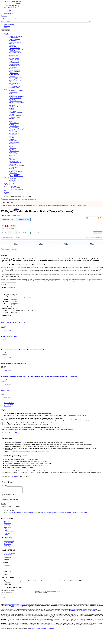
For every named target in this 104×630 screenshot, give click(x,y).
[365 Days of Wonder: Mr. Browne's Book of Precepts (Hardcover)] (18, 199)
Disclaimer (32, 628)
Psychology (13, 152)
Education (13, 111)
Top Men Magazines (15, 187)
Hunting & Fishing (15, 65)
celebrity (71, 605)
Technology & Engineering (17, 165)
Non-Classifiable (14, 140)
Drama (12, 109)
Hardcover (23, 219)
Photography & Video (16, 77)
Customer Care (8, 547)
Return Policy (7, 527)
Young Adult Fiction (15, 174)
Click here (14, 432)
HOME (6, 33)
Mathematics (13, 134)
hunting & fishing (11, 606)
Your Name (4, 485)
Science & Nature (15, 81)
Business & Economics (16, 101)
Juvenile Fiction (14, 126)
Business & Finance (15, 42)
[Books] (90, 21)
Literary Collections (15, 131)
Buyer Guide (7, 406)
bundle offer (94, 610)
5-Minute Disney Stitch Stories (9, 336)
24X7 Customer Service (10, 7)
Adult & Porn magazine (16, 36)
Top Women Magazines (16, 189)
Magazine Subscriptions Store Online (15, 604)
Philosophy (13, 146)
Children (12, 45)
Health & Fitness (14, 61)
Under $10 (13, 179)
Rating (2, 495)
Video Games (13, 173)
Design (12, 108)
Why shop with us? (9, 541)
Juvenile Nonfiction (15, 127)
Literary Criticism (14, 133)
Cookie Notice (7, 523)
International (13, 67)
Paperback (7, 219)
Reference (13, 155)
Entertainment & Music (16, 52)
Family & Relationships (16, 112)
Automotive (13, 40)
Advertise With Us (8, 554)
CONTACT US (6, 571)
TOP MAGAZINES (9, 184)
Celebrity (12, 43)
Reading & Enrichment (16, 79)
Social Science (14, 161)
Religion (12, 156)
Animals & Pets (14, 37)
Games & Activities (15, 117)
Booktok (6, 27)
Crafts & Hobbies (14, 106)
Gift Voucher (7, 557)
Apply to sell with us (9, 553)
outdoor (32, 605)
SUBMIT (3, 503)
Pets (11, 145)
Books (6, 89)
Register (9, 10)
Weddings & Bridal (15, 86)
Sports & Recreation (15, 83)
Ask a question (92, 217)
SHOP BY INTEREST (10, 186)
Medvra (6, 193)
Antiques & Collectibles (16, 90)
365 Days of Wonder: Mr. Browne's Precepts (13, 323)
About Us (6, 521)
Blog (5, 190)
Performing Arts (14, 142)
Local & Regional (15, 71)
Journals (12, 68)
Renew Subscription (9, 24)
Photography (13, 148)
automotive (37, 605)
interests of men (23, 623)
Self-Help (12, 159)
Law (11, 130)
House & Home (14, 123)
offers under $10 (76, 610)
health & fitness (77, 605)
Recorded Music (14, 154)
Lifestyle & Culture (15, 70)
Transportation (14, 167)
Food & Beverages (15, 58)
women (31, 623)
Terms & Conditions (9, 526)
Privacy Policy (7, 524)
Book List (6, 545)
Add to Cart (97, 233)
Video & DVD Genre (16, 171)
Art (11, 93)
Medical (12, 136)
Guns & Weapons (15, 59)
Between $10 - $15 (15, 180)
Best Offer (7, 177)
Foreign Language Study (16, 115)
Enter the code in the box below (10, 499)
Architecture (13, 92)
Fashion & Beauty (15, 56)
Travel (12, 168)
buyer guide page (14, 476)
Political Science (14, 151)
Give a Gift (7, 26)
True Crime (13, 170)
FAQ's (5, 556)
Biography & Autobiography (17, 96)
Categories (6, 528)
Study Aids (13, 164)
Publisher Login (8, 565)
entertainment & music (56, 605)
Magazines (7, 34)
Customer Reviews (9, 403)
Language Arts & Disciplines (17, 129)
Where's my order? (9, 542)
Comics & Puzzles (15, 48)
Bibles (12, 95)
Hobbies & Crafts (14, 62)
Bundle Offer (13, 181)
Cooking (12, 105)
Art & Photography (15, 39)
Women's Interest (14, 87)
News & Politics (14, 74)
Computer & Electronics (16, 49)
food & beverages (86, 605)
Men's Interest (14, 73)
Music (12, 137)
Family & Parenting (15, 55)
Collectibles (13, 46)
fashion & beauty (95, 605)
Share (101, 217)
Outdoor (12, 76)
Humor (12, 124)
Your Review (4, 492)
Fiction (12, 114)
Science (12, 158)
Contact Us (7, 533)
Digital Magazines (15, 51)
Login (8, 11)
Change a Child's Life (9, 531)
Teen (11, 84)
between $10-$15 (85, 610)
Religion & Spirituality (16, 80)
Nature (12, 139)
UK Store (6, 192)
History (12, 121)
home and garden (25, 605)
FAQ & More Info (8, 404)
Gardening (13, 118)
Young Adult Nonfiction (16, 176)
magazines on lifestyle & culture (12, 605)
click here (16, 209)
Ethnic (12, 54)
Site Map (6, 534)
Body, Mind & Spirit (15, 98)
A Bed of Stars (5, 390)
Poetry (12, 149)
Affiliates (6, 559)
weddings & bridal (20, 606)
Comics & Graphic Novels (17, 102)
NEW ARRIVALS (9, 183)
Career (5, 530)
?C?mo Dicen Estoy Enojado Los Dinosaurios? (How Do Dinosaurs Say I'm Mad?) (23, 349)
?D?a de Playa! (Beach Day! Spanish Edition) (13, 363)
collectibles (65, 605)
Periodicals (13, 143)
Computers (13, 104)
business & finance (45, 605)
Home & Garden (14, 64)
